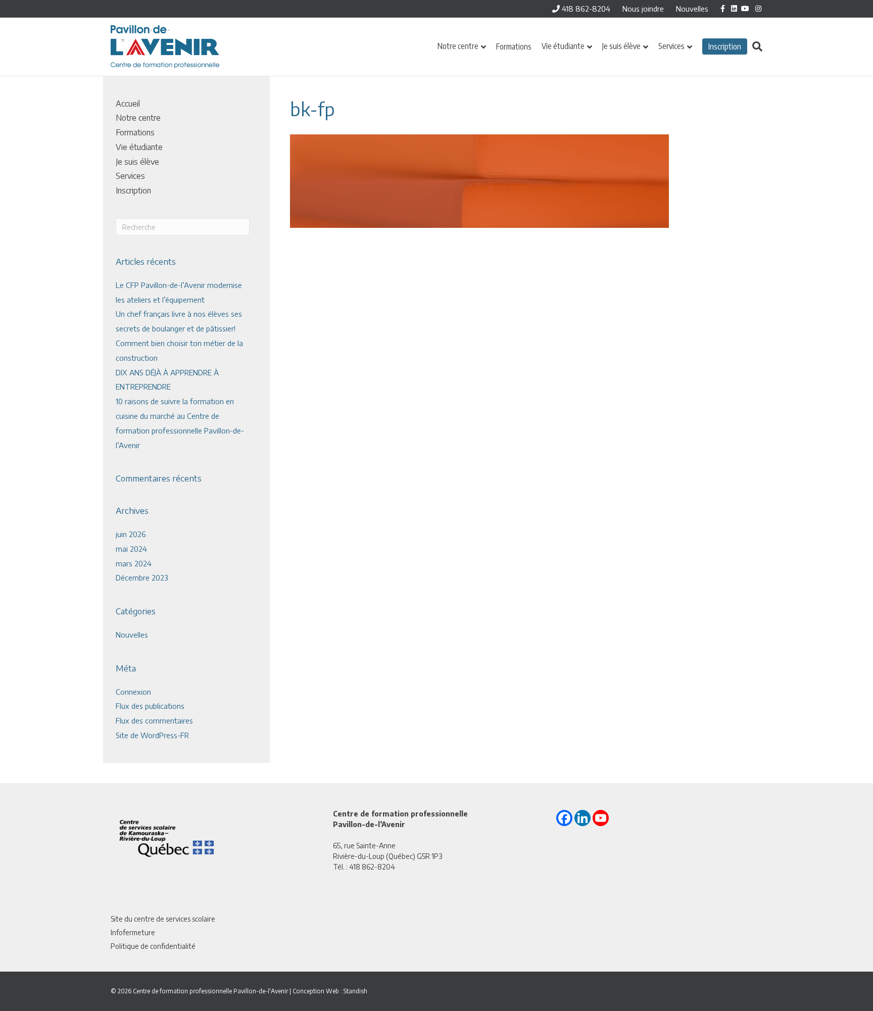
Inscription (724, 46)
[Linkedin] (582, 818)
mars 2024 (134, 563)
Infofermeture (133, 932)
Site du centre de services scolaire (163, 918)
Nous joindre (643, 8)
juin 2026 (131, 534)
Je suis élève (621, 46)
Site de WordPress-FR (152, 735)
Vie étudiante (563, 46)
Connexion (133, 691)
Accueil (128, 104)
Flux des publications (150, 705)
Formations (513, 46)
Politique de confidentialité (153, 946)
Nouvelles (692, 8)
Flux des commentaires (154, 720)
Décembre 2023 (142, 577)
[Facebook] (564, 818)
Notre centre (458, 46)
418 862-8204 (585, 8)
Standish (355, 991)
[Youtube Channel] (601, 818)
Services (671, 46)
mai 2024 (131, 548)
